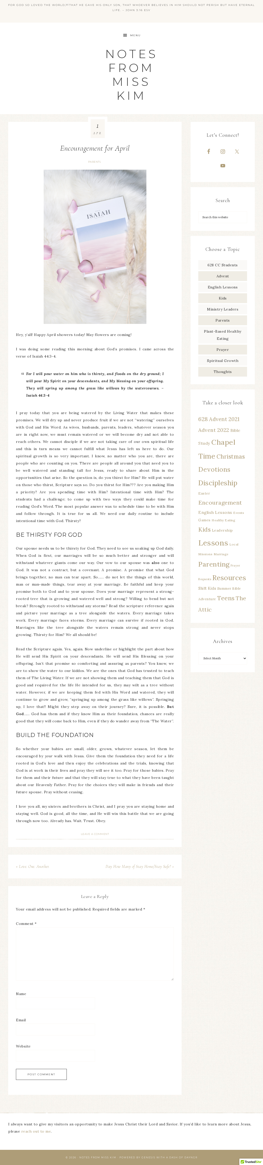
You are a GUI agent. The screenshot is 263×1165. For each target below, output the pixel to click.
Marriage (221, 554)
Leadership (222, 530)
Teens (226, 598)
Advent (223, 276)
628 (203, 419)
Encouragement (220, 502)
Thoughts (223, 371)
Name (21, 993)
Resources (229, 577)
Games (204, 520)
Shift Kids (207, 588)
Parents (94, 161)
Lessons (213, 543)
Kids (223, 298)
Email (21, 1020)
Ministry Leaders (222, 309)
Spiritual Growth (222, 360)
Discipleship (217, 482)
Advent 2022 (213, 430)
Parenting (214, 564)
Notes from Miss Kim (131, 75)
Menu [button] (135, 35)
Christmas (231, 456)
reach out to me (36, 1131)
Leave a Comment (95, 834)
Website (23, 1046)
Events (238, 513)
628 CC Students (223, 265)
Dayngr (191, 1157)
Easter (204, 493)
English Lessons (223, 287)
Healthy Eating (223, 520)
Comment (26, 923)
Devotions (214, 469)
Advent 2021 (224, 419)
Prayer (223, 349)
